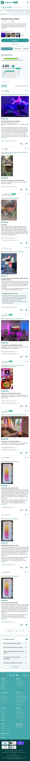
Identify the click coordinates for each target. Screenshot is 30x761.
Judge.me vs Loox (19, 710)
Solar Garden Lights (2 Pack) (12, 198)
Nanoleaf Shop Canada (10, 19)
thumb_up (21, 144)
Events (2, 712)
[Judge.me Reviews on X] (11, 675)
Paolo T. (6, 148)
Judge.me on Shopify (20, 694)
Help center (3, 716)
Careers (2, 730)
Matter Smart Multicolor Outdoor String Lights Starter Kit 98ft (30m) (14, 153)
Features (3, 685)
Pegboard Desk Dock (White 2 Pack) (14, 318)
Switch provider (19, 718)
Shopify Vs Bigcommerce (21, 696)
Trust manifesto (4, 702)
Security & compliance (5, 698)
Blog (2, 710)
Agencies (3, 714)
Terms (3, 757)
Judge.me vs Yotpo (19, 712)
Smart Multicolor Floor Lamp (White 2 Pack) (16, 415)
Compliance (17, 757)
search (27, 7)
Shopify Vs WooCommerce (21, 698)
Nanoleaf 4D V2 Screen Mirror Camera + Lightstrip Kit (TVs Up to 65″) (13, 366)
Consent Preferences (18, 758)
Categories (3, 737)
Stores (2, 735)
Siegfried (6, 90)
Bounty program (19, 727)
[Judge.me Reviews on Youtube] (17, 675)
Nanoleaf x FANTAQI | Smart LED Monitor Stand (17, 94)
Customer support (4, 696)
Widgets (3, 687)
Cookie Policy (10, 758)
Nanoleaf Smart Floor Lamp (11, 461)
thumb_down (26, 144)
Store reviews (4, 683)
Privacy (7, 757)
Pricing (2, 694)
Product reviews (4, 681)
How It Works (15, 667)
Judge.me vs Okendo (20, 714)
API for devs (3, 718)
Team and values (4, 726)
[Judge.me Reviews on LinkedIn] (14, 675)
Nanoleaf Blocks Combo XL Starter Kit (14, 251)
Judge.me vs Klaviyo (20, 716)
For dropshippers (19, 681)
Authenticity (12, 757)
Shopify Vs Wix (19, 704)
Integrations (3, 689)
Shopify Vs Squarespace (21, 700)
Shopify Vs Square (19, 702)
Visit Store (15, 40)
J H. (5, 248)
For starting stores (19, 683)
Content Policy (24, 757)
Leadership (3, 728)
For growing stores (20, 685)
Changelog (3, 720)
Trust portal (3, 700)
